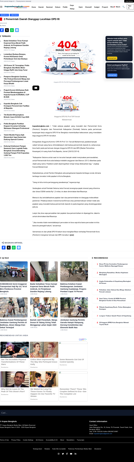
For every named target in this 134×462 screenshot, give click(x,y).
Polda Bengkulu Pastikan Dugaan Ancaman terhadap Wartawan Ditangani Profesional (16, 126)
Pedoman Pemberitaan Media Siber (80, 449)
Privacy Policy (15, 440)
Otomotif (88, 7)
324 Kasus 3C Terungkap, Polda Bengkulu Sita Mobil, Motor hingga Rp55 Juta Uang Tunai (16, 68)
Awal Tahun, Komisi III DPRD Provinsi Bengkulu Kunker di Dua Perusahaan (112, 299)
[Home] (17, 6)
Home (34, 7)
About (62, 440)
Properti (105, 7)
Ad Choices (39, 440)
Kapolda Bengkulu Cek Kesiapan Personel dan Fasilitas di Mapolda (16, 106)
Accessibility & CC (52, 440)
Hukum (57, 7)
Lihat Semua (129, 1)
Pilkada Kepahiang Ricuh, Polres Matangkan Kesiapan (115, 308)
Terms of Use (4, 440)
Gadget (96, 7)
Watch (118, 7)
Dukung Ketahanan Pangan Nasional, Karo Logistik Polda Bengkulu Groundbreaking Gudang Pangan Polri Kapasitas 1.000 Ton (16, 150)
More (112, 7)
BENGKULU (4, 15)
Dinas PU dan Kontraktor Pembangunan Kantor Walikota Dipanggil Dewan (113, 265)
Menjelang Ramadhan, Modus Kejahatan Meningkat (113, 274)
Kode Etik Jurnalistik (59, 449)
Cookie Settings (28, 440)
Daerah (41, 7)
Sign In (129, 7)
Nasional (49, 7)
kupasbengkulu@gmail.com (103, 433)
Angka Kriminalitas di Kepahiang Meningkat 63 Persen (115, 282)
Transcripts (80, 440)
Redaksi (47, 449)
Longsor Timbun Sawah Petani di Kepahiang (115, 316)
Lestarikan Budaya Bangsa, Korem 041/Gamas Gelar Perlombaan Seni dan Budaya (15, 56)
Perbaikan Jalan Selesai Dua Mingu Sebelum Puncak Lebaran (115, 291)
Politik (65, 7)
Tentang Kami (37, 449)
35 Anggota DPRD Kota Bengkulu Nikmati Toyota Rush (114, 323)
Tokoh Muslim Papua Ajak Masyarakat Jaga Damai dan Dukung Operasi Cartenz (15, 137)
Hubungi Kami (112, 58)
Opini (81, 7)
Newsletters (70, 440)
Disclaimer (97, 449)
